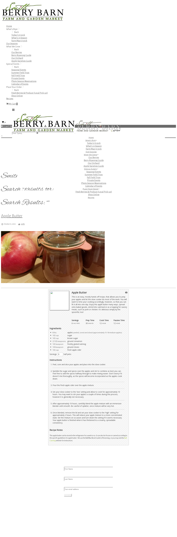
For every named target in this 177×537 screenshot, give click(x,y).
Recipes (9, 99)
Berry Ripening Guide (21, 55)
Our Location (75, 515)
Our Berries (16, 52)
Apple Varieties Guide (21, 61)
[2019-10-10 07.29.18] (53, 282)
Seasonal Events (18, 70)
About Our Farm (76, 512)
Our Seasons (12, 43)
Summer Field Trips (20, 73)
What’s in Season (19, 38)
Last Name (69, 475)
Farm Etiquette (76, 521)
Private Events (17, 78)
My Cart (13, 104)
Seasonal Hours (76, 526)
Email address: (71, 485)
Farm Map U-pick (19, 41)
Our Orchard (17, 58)
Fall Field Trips (18, 75)
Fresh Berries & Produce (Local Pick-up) (29, 93)
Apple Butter (11, 216)
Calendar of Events (19, 84)
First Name (69, 464)
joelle (23, 224)
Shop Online (17, 96)
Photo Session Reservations (23, 81)
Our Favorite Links (77, 529)
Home (9, 26)
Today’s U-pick (18, 35)
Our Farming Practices (79, 518)
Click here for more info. (22, 512)
